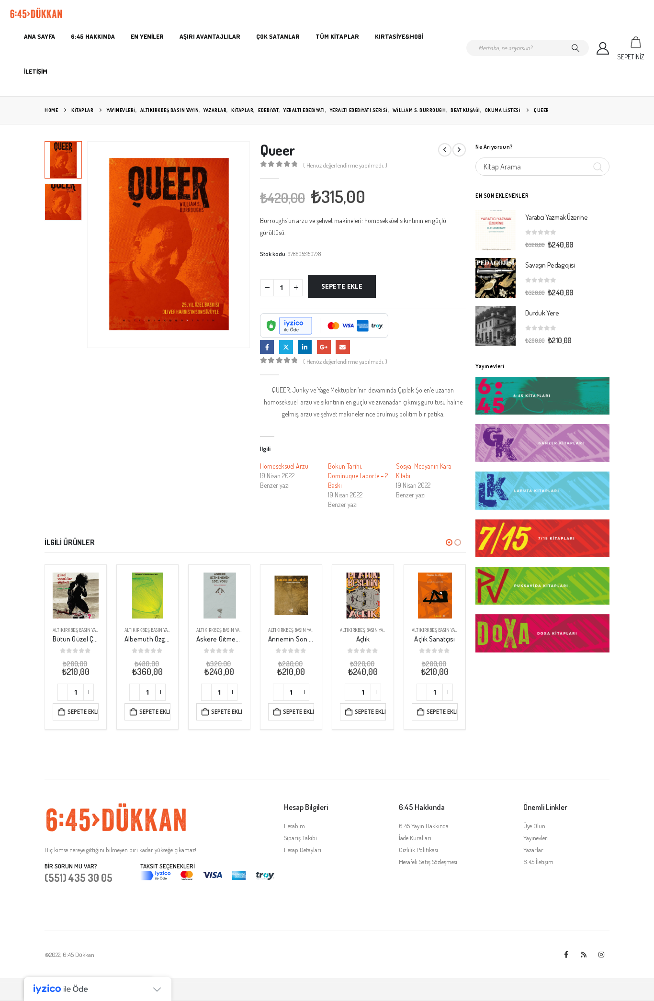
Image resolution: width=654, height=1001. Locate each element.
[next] (459, 150)
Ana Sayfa (39, 36)
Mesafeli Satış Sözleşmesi (428, 862)
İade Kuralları (415, 838)
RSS (583, 954)
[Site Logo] (36, 13)
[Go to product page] (76, 596)
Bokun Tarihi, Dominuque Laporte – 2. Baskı (358, 475)
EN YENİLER (147, 36)
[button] (89, 244)
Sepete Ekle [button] (83, 712)
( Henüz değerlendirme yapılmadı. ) (345, 165)
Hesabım (294, 826)
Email (343, 347)
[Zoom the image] (116, 807)
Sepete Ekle (341, 286)
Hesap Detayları (302, 850)
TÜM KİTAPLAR (337, 36)
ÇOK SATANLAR (278, 36)
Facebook (267, 347)
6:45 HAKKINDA (93, 36)
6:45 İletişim (538, 862)
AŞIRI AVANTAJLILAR (210, 36)
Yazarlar (533, 850)
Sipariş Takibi (300, 838)
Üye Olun (534, 826)
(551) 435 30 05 (79, 877)
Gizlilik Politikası (418, 850)
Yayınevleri (536, 838)
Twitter (286, 347)
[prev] (444, 150)
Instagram (601, 954)
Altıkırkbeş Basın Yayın (77, 630)
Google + (324, 347)
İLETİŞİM (35, 71)
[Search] (575, 48)
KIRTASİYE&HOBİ (399, 36)
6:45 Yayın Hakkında (424, 826)
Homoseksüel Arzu (284, 466)
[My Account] (603, 48)
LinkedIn (305, 347)
